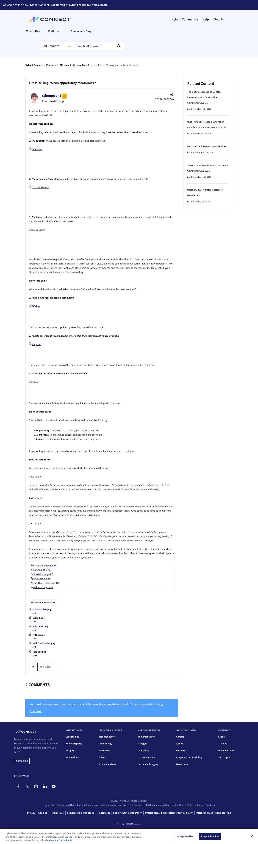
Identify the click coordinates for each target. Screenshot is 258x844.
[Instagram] (36, 786)
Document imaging (148, 764)
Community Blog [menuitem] (81, 31)
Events (222, 737)
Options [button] (171, 95)
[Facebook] (18, 786)
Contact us (22, 761)
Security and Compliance (80, 813)
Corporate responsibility (189, 757)
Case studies (72, 737)
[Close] (252, 836)
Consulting (143, 750)
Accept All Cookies (210, 836)
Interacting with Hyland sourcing (213, 813)
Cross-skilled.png (41, 609)
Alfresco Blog (80, 65)
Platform (51, 65)
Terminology (105, 743)
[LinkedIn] (45, 786)
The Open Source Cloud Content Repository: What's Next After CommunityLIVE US (204, 97)
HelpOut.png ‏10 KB (43, 587)
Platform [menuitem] (53, 31)
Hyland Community (184, 19)
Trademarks (103, 813)
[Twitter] (27, 786)
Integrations (72, 757)
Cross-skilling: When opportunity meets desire (62, 83)
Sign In (219, 19)
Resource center (106, 737)
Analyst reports (74, 743)
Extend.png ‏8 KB (41, 570)
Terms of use (57, 813)
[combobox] (99, 46)
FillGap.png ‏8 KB (42, 578)
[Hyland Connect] (49, 19)
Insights (70, 750)
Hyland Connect (34, 65)
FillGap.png (38, 635)
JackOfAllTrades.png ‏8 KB (46, 583)
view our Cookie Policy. (61, 840)
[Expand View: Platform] (61, 31)
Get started (57, 5)
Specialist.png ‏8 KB (43, 574)
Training (222, 743)
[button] (33, 667)
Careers (180, 737)
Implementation (146, 737)
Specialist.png (40, 626)
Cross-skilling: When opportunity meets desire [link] (115, 65)
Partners (180, 750)
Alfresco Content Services (43, 602)
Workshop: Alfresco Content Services (206, 146)
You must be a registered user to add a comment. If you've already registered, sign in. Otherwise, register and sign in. (99, 704)
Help (205, 19)
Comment (36, 711)
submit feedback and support (88, 5)
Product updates (107, 764)
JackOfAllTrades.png (43, 643)
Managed (142, 743)
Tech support (225, 757)
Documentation (226, 750)
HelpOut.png (39, 652)
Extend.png (38, 618)
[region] (129, 836)
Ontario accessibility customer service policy (169, 813)
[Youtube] (54, 786)
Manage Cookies (184, 836)
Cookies (42, 813)
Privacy (31, 813)
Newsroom (182, 764)
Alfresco (64, 65)
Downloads (104, 750)
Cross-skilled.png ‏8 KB (45, 565)
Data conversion (146, 757)
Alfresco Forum (196, 152)
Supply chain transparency (127, 813)
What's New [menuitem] (33, 31)
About (179, 743)
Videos (102, 757)
